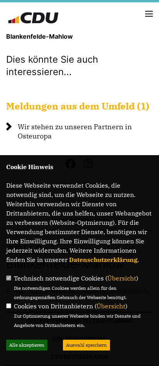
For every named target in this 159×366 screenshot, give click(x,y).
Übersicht (121, 278)
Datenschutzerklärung (103, 259)
